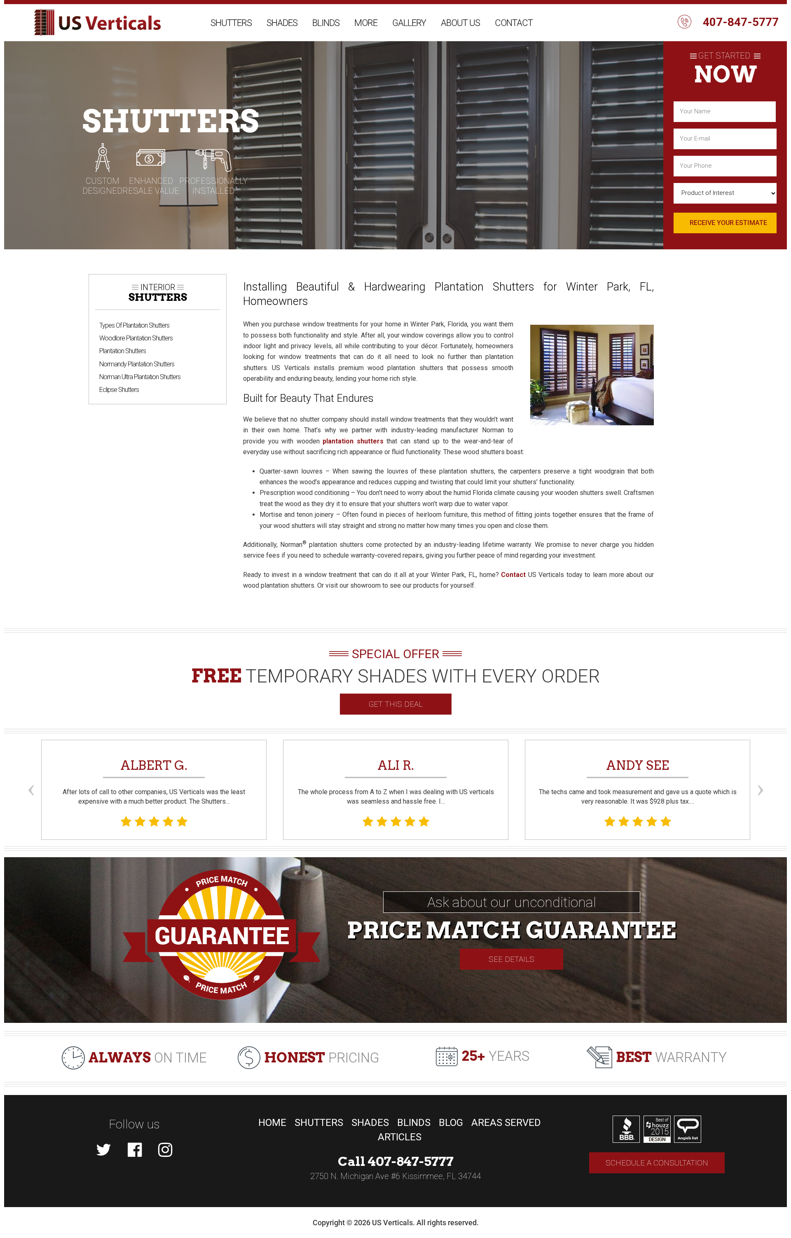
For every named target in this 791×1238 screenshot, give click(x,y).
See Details (511, 959)
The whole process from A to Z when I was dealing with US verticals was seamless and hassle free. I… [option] (396, 781)
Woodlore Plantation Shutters (136, 338)
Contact (514, 23)
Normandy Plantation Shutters (136, 364)
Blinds (325, 23)
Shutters (231, 23)
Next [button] (760, 775)
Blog (451, 1122)
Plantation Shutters (122, 351)
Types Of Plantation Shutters (134, 325)
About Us (460, 23)
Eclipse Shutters (119, 390)
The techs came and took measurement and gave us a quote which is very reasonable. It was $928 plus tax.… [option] (638, 781)
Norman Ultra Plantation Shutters (139, 377)
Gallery (409, 23)
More (365, 23)
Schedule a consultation (657, 1163)
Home (272, 1122)
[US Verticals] (97, 22)
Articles (399, 1137)
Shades (282, 23)
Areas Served (506, 1122)
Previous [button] (31, 775)
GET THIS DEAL (396, 704)
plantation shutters (353, 441)
